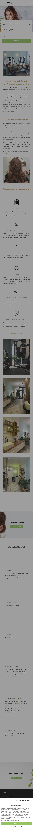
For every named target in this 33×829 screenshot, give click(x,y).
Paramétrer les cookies (16, 826)
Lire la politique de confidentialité (11, 820)
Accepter (16, 823)
